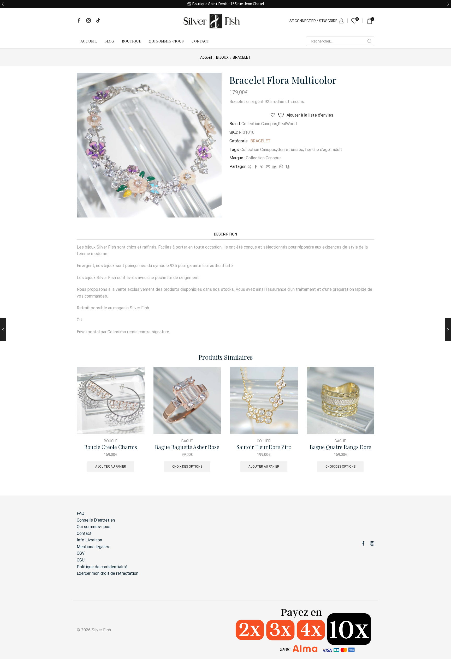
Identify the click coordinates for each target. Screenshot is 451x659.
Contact (200, 41)
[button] (2, 4)
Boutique (131, 41)
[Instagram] (88, 20)
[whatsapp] (281, 167)
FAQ (80, 513)
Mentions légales (93, 546)
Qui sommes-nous (166, 41)
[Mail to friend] (268, 167)
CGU (81, 560)
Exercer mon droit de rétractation (107, 573)
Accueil (89, 41)
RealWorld (287, 123)
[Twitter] (249, 167)
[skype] (286, 167)
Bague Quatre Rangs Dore (340, 447)
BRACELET (242, 57)
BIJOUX (222, 57)
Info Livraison (89, 539)
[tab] (225, 234)
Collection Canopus (259, 123)
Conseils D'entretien (96, 520)
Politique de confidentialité (102, 566)
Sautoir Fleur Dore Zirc (263, 447)
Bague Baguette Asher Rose (187, 447)
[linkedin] (274, 167)
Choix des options (187, 466)
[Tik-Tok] (98, 20)
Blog (109, 41)
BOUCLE (110, 441)
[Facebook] (79, 20)
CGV (81, 553)
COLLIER (264, 441)
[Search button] (369, 41)
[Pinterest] (262, 167)
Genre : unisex (290, 149)
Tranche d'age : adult (323, 149)
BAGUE (187, 441)
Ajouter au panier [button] (110, 466)
